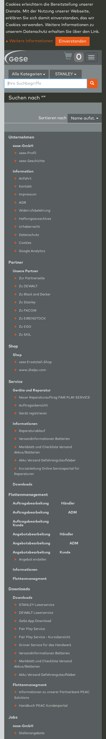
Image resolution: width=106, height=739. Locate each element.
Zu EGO (24, 326)
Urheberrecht (29, 226)
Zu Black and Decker (34, 294)
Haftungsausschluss (34, 218)
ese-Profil (27, 153)
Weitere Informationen (30, 41)
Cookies (24, 242)
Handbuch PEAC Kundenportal (43, 705)
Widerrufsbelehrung (34, 210)
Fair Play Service (31, 629)
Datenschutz (28, 235)
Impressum (27, 194)
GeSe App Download (34, 621)
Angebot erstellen (32, 559)
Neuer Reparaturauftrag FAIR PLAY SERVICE (54, 397)
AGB (22, 202)
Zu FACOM (27, 310)
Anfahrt (24, 178)
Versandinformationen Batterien (44, 438)
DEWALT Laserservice (35, 612)
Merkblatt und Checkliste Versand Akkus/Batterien (43, 450)
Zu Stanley (27, 302)
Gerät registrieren (32, 413)
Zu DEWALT (28, 286)
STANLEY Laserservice (36, 604)
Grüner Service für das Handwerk (44, 645)
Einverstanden (72, 41)
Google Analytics (31, 251)
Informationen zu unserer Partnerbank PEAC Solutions (52, 695)
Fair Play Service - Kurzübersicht (44, 637)
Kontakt (25, 186)
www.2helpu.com (32, 370)
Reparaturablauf (31, 431)
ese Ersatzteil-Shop (35, 362)
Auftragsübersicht (33, 405)
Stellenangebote (31, 733)
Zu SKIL (24, 334)
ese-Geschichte (32, 161)
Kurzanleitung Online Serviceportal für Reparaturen (46, 471)
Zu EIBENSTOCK (32, 318)
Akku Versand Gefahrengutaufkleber (47, 460)
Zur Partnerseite (31, 278)
